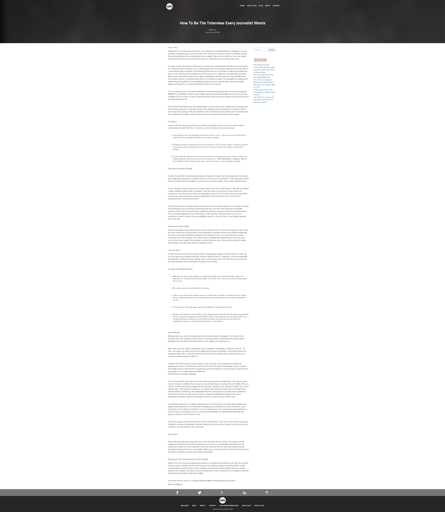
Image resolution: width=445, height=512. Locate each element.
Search (271, 49)
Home (242, 5)
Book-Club (246, 505)
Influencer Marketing (229, 505)
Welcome (185, 505)
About (267, 5)
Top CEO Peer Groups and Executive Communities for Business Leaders (264, 99)
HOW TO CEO (252, 5)
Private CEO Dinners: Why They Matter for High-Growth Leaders (264, 92)
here (190, 481)
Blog (261, 5)
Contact (276, 5)
